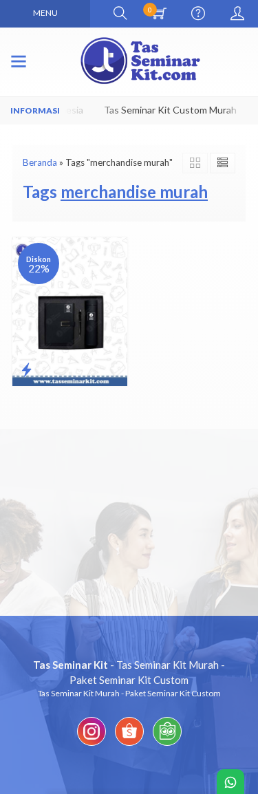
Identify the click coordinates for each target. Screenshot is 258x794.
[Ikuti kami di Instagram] (91, 745)
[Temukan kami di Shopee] (129, 745)
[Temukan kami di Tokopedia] (167, 745)
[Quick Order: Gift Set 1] (26, 369)
